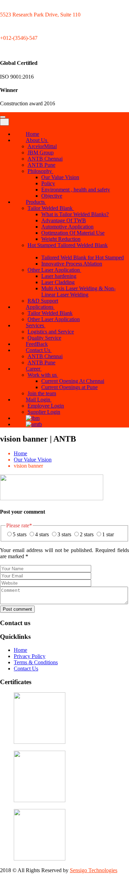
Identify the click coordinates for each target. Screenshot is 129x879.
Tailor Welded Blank (51, 208)
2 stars (87, 534)
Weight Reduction (60, 239)
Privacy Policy (29, 656)
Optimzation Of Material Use (73, 233)
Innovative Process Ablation (71, 264)
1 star (108, 534)
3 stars (64, 534)
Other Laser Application (54, 270)
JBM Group (41, 152)
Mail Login (39, 399)
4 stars (42, 534)
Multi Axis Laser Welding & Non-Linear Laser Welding (78, 291)
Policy (48, 183)
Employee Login (46, 406)
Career (34, 369)
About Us (37, 140)
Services (35, 325)
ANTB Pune (41, 165)
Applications (40, 307)
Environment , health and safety (75, 189)
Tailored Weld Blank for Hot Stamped (82, 257)
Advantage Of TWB (63, 220)
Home (20, 453)
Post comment (17, 609)
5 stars (19, 534)
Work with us (43, 375)
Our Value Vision (60, 177)
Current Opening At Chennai (72, 381)
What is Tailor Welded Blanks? (75, 214)
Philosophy (40, 171)
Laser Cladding (58, 282)
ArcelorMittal (42, 146)
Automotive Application (67, 227)
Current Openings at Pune (69, 387)
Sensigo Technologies (93, 870)
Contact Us (39, 350)
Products (36, 202)
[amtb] (30, 424)
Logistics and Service (51, 332)
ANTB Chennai (45, 159)
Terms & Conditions (36, 662)
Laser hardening (58, 276)
